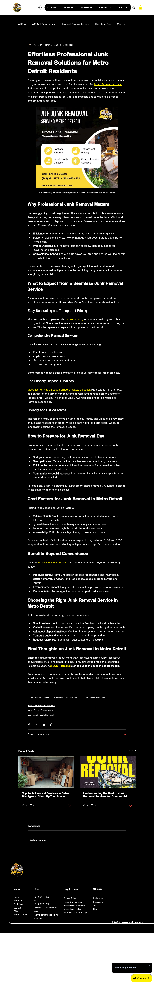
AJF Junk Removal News (44, 24)
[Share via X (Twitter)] (36, 724)
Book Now (18, 904)
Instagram (98, 898)
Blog (95, 909)
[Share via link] (51, 724)
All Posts (22, 24)
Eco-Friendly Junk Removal (41, 715)
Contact (17, 908)
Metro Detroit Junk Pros (94, 697)
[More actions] (124, 45)
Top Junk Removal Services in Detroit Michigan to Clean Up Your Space (46, 795)
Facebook (98, 902)
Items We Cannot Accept (75, 912)
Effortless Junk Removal (65, 697)
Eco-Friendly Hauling (39, 697)
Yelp (95, 905)
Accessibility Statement (74, 905)
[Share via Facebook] (29, 724)
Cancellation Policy (72, 909)
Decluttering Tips (103, 24)
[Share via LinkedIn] (43, 724)
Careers (38, 918)
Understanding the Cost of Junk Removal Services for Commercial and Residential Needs (105, 795)
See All (132, 751)
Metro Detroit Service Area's (41, 710)
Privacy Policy (69, 898)
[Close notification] (149, 965)
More (119, 24)
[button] (140, 7)
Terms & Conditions (72, 902)
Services (18, 900)
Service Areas (20, 914)
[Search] (134, 8)
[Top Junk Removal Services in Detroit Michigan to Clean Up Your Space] (46, 772)
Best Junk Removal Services (75, 24)
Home (16, 897)
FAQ (16, 911)
